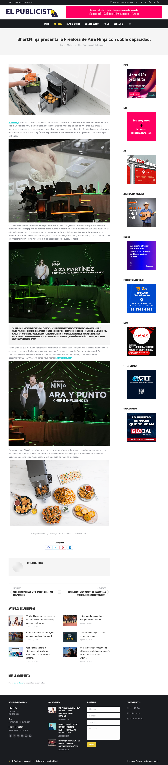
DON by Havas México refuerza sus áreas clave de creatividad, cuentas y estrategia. (40, 619)
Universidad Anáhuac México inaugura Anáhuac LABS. (93, 618)
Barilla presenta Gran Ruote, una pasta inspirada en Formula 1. (40, 634)
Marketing (44, 534)
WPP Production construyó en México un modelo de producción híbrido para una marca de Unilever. (95, 653)
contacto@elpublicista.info (22, 2)
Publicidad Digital (136, 719)
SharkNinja (14, 122)
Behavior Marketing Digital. (48, 761)
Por (66, 534)
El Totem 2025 (135, 708)
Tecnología (53, 534)
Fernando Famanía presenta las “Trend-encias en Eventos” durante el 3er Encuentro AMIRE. (68, 728)
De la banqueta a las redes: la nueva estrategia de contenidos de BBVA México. (69, 744)
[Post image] (16, 620)
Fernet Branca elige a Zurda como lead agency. (92, 634)
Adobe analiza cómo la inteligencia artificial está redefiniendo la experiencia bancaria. (38, 653)
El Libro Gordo (135, 713)
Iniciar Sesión (19, 683)
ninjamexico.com (63, 358)
